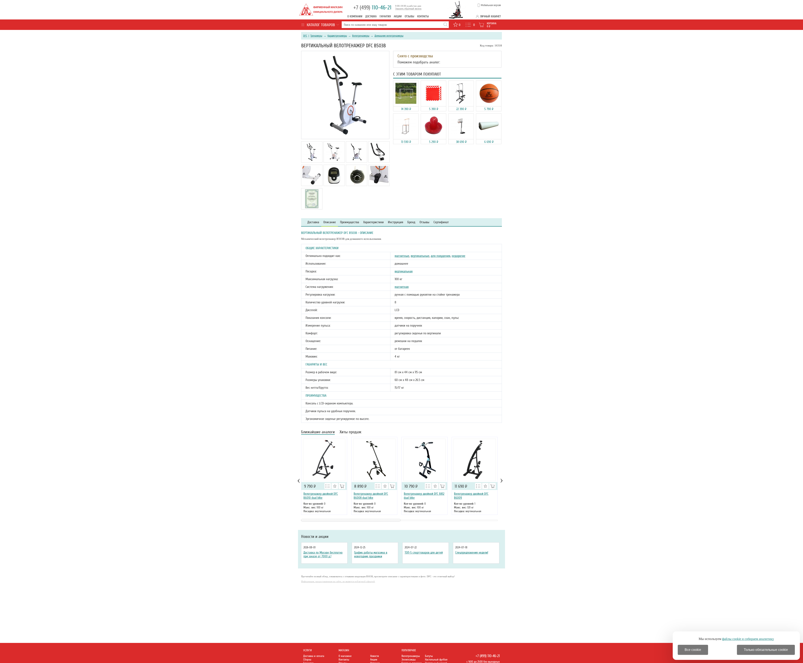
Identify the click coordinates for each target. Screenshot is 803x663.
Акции (398, 16)
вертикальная (404, 271)
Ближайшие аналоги (318, 432)
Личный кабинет (490, 16)
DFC (305, 35)
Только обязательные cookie (766, 649)
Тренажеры (316, 35)
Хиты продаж (350, 432)
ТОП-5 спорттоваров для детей (424, 552)
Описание (329, 222)
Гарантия (385, 16)
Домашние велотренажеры (389, 35)
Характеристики (373, 222)
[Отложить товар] (334, 486)
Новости (374, 656)
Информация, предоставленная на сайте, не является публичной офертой (338, 581)
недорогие (458, 256)
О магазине (345, 656)
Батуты (429, 656)
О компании (354, 16)
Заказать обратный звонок (408, 8)
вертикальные (420, 256)
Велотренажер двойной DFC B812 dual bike (424, 496)
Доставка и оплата (313, 656)
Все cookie (693, 649)
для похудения (440, 256)
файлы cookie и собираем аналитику (748, 639)
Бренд (411, 222)
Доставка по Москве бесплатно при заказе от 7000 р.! (323, 554)
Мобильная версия (491, 5)
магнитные (402, 256)
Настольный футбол (436, 659)
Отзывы (409, 16)
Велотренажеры (360, 35)
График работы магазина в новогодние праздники (370, 554)
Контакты (423, 16)
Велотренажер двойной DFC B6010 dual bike (320, 496)
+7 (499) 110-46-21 (488, 656)
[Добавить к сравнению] (327, 486)
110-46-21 (372, 7)
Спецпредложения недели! (471, 552)
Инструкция (395, 222)
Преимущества (349, 222)
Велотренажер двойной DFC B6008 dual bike (371, 496)
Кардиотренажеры (337, 35)
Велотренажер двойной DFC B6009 (471, 496)
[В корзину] (342, 486)
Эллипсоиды (409, 659)
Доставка (371, 16)
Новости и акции (315, 536)
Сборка (307, 659)
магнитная (402, 287)
